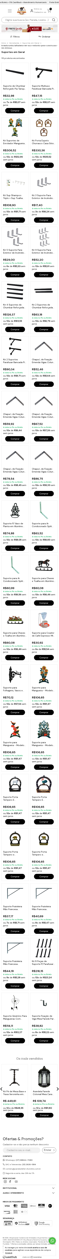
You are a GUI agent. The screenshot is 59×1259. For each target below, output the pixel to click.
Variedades (14, 43)
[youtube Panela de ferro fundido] (16, 1181)
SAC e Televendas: (20, 1164)
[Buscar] (54, 20)
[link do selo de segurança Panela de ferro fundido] (22, 1223)
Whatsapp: (19, 1160)
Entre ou (38, 9)
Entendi (8, 1253)
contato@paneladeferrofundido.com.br (23, 1169)
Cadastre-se (40, 12)
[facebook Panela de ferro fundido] (10, 1181)
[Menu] (10, 11)
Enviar (47, 1150)
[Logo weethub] (10, 1257)
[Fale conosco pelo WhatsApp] (52, 1240)
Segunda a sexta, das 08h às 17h (19, 1173)
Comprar (15, 110)
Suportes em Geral (30, 43)
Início (3, 43)
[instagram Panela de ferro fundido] (5, 1181)
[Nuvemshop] (32, 1257)
